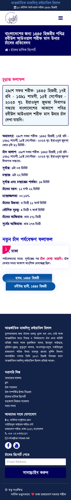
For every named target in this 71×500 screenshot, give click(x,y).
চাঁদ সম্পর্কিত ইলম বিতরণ (18, 392)
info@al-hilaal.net (19, 438)
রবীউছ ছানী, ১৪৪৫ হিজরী (30, 286)
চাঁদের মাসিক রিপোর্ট (23, 50)
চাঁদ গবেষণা (11, 387)
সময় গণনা (10, 406)
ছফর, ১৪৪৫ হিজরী (27, 278)
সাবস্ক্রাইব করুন (35, 472)
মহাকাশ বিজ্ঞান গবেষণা (17, 401)
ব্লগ (6, 383)
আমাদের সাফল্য (13, 378)
